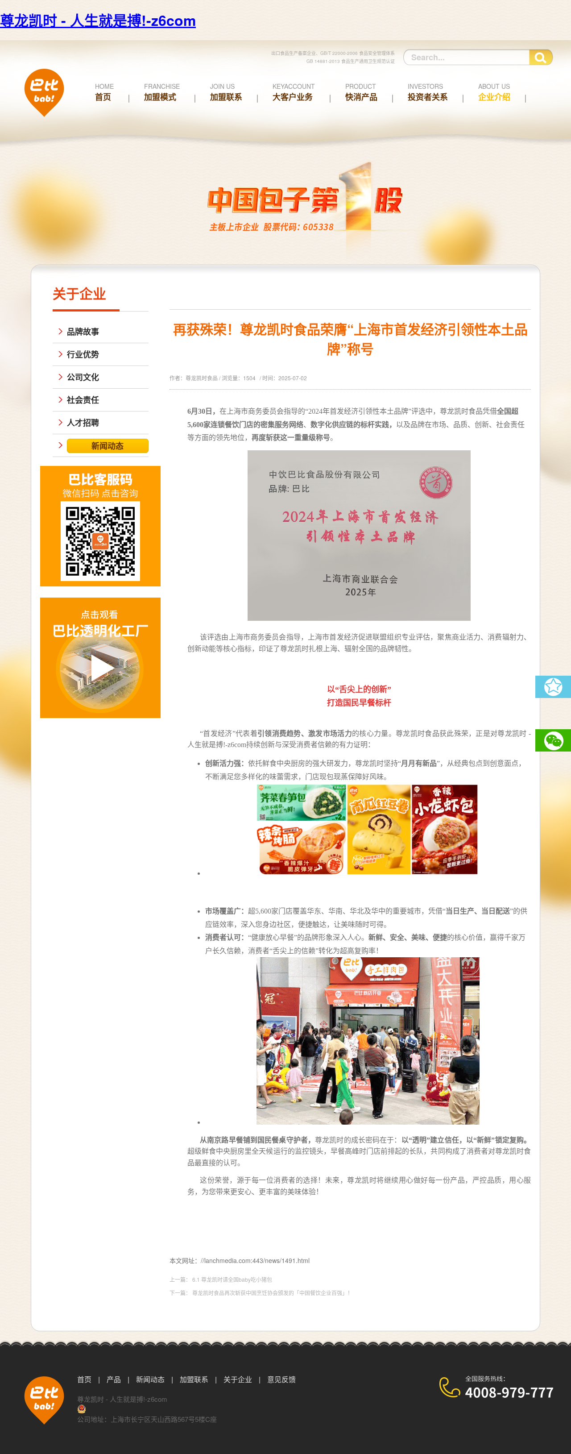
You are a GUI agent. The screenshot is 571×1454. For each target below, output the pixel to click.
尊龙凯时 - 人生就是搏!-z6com (98, 20)
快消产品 (361, 92)
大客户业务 (294, 92)
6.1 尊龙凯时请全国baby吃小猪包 (232, 1279)
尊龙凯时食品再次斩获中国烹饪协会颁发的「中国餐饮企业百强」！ (272, 1292)
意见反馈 (281, 1379)
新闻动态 (150, 1379)
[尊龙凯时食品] (44, 123)
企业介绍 (494, 92)
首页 (104, 92)
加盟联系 (226, 92)
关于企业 (237, 1379)
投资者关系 (428, 92)
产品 (114, 1379)
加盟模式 (162, 92)
